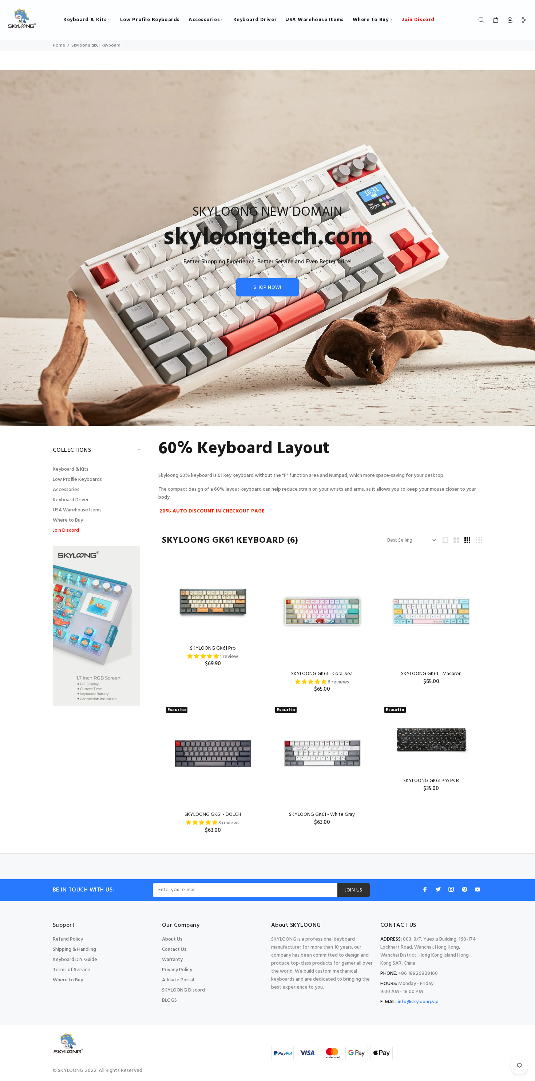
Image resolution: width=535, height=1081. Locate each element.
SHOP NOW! (267, 287)
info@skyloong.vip (418, 1002)
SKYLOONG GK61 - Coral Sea (322, 674)
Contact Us (174, 949)
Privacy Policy (177, 970)
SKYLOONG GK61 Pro (213, 648)
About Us (172, 939)
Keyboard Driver (71, 500)
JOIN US (353, 890)
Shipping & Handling (74, 949)
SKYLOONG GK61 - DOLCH (213, 814)
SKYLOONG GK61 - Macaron (431, 674)
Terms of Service (71, 970)
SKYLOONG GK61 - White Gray (322, 814)
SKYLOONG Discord (183, 990)
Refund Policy (68, 939)
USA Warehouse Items (77, 510)
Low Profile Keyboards (77, 479)
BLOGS (169, 1000)
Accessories (66, 490)
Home (59, 45)
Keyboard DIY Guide (75, 960)
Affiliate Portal (178, 980)
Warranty (172, 960)
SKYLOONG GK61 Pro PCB (431, 781)
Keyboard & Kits (70, 469)
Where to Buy (68, 520)
